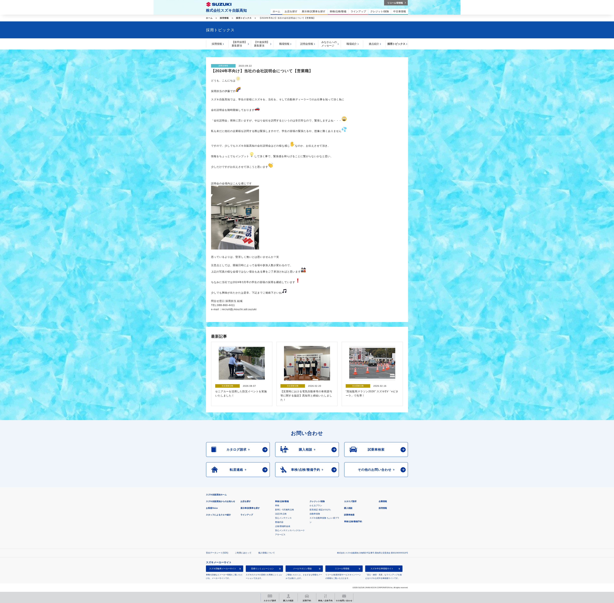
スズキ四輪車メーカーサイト (222, 568)
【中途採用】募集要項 (261, 44)
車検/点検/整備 (282, 501)
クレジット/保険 (317, 501)
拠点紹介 (374, 43)
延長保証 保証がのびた (320, 509)
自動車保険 (315, 514)
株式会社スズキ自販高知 (226, 10)
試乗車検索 (349, 515)
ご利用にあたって (243, 553)
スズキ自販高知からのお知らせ (220, 501)
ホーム (209, 18)
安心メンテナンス (283, 518)
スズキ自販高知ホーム (216, 494)
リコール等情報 (342, 568)
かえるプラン (316, 505)
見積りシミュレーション (262, 568)
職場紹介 (351, 43)
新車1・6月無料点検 (284, 509)
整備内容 (279, 522)
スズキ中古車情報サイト (381, 568)
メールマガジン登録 (302, 568)
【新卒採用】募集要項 (239, 44)
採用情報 (224, 18)
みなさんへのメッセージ (329, 44)
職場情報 (284, 43)
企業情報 (383, 501)
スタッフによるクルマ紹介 (218, 515)
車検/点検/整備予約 (353, 521)
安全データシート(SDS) (217, 553)
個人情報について (266, 553)
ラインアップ (246, 515)
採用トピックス (244, 18)
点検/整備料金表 (282, 526)
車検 (277, 505)
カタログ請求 (350, 501)
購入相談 (348, 508)
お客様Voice (212, 508)
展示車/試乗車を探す (250, 508)
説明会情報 (306, 43)
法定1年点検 (281, 514)
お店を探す (245, 501)
